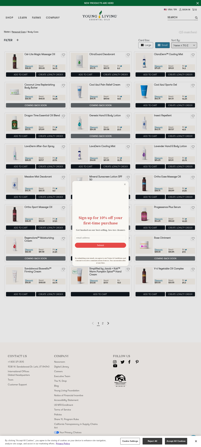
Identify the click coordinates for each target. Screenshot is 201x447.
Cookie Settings (130, 441)
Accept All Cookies (176, 441)
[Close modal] (124, 184)
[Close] (196, 441)
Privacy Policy (63, 443)
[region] (100, 441)
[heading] (100, 220)
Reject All (152, 441)
